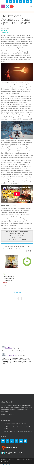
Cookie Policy (8, 461)
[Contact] (27, 1)
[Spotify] (10, 1)
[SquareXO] (7, 7)
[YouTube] (20, 1)
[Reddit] (16, 441)
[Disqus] (17, 319)
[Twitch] (24, 1)
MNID (17, 459)
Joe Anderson (6, 27)
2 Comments (6, 32)
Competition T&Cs (23, 459)
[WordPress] (31, 1)
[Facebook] (17, 1)
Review (5, 30)
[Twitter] (7, 1)
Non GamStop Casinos (7, 465)
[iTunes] (14, 1)
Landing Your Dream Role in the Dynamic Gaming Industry (18, 431)
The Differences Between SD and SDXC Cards (15, 423)
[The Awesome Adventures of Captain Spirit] (11, 261)
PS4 (2, 30)
